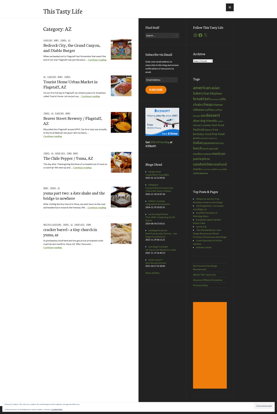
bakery (198, 93)
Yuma (69, 153)
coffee (209, 110)
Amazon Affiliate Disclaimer (208, 280)
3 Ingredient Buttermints (157, 204)
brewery (214, 99)
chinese (198, 110)
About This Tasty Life (204, 274)
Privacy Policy (200, 285)
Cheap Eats (60, 153)
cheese (218, 104)
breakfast (201, 98)
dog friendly (208, 121)
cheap (207, 104)
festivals (199, 129)
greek (196, 138)
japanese (209, 143)
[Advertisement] (210, 345)
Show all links (152, 272)
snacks (197, 169)
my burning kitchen (158, 214)
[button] (230, 7)
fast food (218, 125)
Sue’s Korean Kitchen (155, 263)
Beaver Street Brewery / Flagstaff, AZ (72, 120)
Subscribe (156, 89)
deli (203, 115)
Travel (63, 40)
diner (196, 120)
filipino (208, 129)
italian (198, 142)
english (220, 121)
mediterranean (202, 153)
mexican (218, 153)
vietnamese (200, 173)
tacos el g (201, 226)
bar (206, 93)
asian (215, 88)
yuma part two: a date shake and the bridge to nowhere (74, 195)
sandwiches (203, 164)
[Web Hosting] (162, 135)
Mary (56, 40)
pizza (206, 159)
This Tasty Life (62, 10)
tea (225, 169)
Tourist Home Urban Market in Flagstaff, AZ (70, 84)
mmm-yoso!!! (155, 259)
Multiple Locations (52, 224)
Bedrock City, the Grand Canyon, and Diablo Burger (71, 47)
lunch (197, 148)
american (202, 87)
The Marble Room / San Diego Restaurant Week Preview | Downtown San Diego (210, 233)
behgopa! (153, 184)
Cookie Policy (56, 409)
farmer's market (202, 125)
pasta (197, 159)
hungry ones (154, 171)
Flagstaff (48, 40)
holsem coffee (204, 247)
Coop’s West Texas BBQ (157, 175)
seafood (220, 164)
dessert (213, 115)
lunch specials (210, 148)
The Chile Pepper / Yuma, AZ (68, 158)
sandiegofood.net (157, 230)
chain (197, 104)
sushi (214, 169)
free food (218, 134)
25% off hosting (159, 142)
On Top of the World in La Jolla (160, 250)
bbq (213, 93)
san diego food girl (158, 246)
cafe (222, 99)
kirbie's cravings (156, 201)
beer (219, 93)
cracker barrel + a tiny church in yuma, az (70, 231)
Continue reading (97, 59)
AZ (69, 40)
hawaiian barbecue (208, 138)
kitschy (220, 143)
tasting (219, 169)
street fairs (206, 169)
